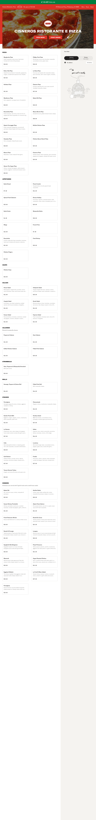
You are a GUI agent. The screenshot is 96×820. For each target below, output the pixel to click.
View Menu (40, 37)
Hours (87, 7)
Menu (83, 7)
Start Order (55, 37)
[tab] (71, 58)
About (92, 7)
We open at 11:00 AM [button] (29, 7)
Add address (89, 62)
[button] (15, 60)
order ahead (20, 6)
